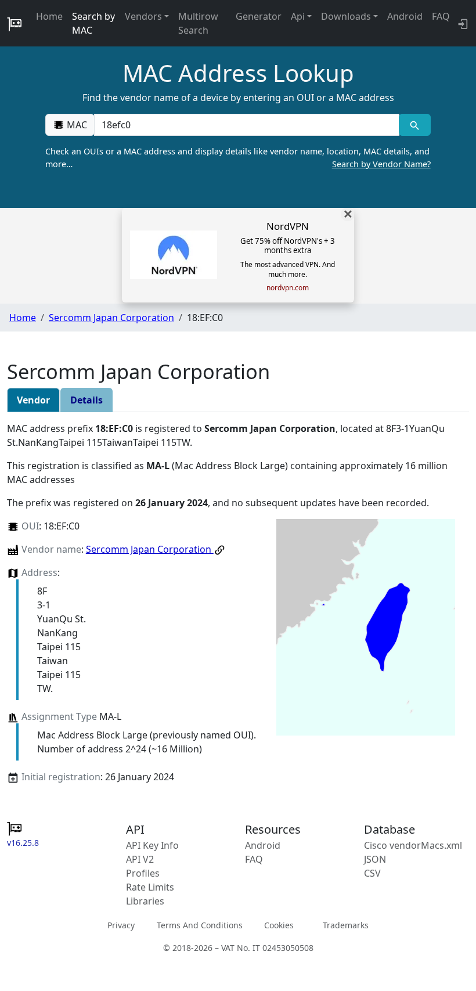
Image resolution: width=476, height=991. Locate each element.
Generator (259, 16)
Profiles (143, 873)
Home (49, 16)
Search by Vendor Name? (381, 164)
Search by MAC (93, 23)
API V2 (140, 859)
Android (405, 16)
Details (86, 400)
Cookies (279, 924)
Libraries (145, 901)
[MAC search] (415, 125)
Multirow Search (198, 23)
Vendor (33, 400)
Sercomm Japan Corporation (111, 317)
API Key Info (152, 845)
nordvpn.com (287, 288)
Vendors (143, 16)
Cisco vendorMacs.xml (413, 845)
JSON (375, 859)
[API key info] (462, 23)
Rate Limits (150, 887)
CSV (372, 873)
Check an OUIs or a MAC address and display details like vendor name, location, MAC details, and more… (237, 158)
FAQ (441, 16)
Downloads (346, 16)
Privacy (121, 924)
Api (298, 16)
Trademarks (346, 924)
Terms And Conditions (200, 924)
